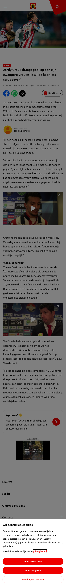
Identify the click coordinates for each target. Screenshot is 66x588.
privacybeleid (40, 551)
